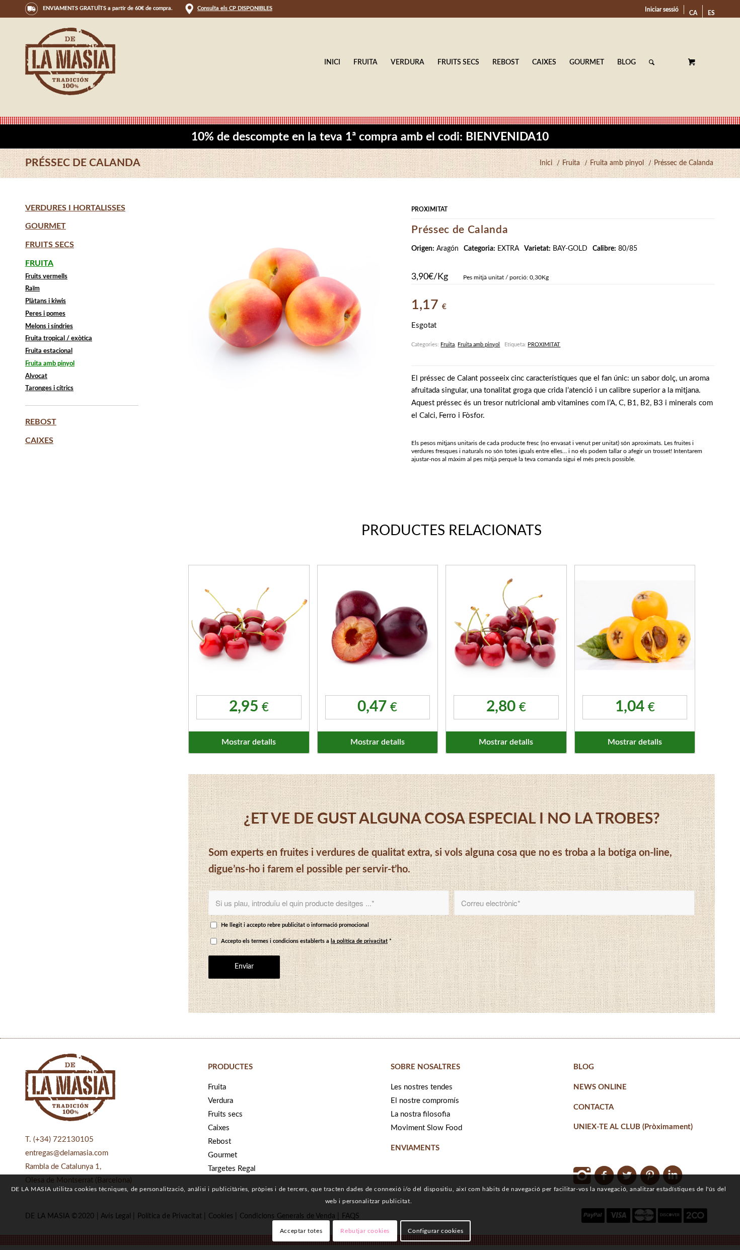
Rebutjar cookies (365, 1231)
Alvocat (36, 376)
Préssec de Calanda (82, 163)
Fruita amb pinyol (479, 344)
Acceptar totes (301, 1231)
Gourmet (45, 226)
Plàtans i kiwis (45, 301)
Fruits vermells (46, 276)
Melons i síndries (49, 326)
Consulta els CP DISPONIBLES (234, 8)
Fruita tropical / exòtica (58, 338)
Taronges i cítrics (49, 388)
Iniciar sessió (662, 10)
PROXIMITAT (544, 344)
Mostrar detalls (248, 742)
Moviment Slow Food (426, 1128)
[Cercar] (651, 62)
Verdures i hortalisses (75, 208)
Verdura (220, 1101)
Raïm (32, 288)
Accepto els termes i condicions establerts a (306, 941)
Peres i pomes (45, 314)
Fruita (447, 344)
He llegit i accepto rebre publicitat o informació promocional (295, 925)
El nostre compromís (425, 1101)
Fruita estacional (48, 351)
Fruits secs (49, 245)
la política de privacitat (359, 941)
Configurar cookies (435, 1231)
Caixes (39, 440)
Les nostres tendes (422, 1087)
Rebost (40, 422)
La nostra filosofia (420, 1114)
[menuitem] (662, 9)
